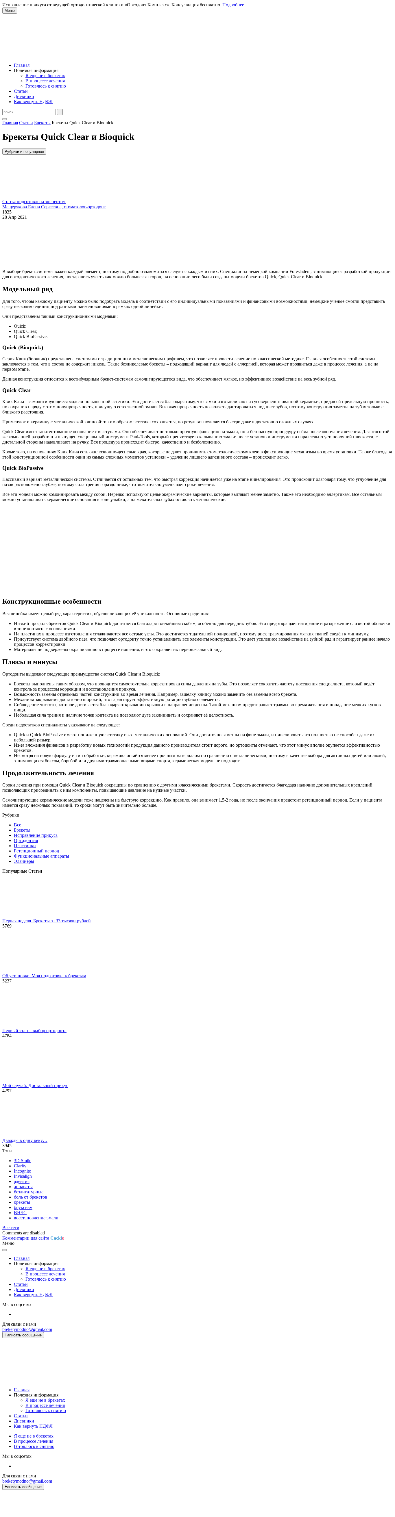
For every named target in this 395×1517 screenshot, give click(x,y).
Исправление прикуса (36, 835)
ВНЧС (20, 1212)
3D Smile (22, 1160)
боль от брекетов (30, 1197)
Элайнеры (24, 861)
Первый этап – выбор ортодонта (34, 1030)
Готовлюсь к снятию (45, 86)
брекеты (22, 1202)
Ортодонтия (26, 840)
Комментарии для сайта (33, 1238)
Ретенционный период (36, 850)
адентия (21, 1181)
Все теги (10, 1227)
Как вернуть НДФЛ (33, 101)
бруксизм (23, 1207)
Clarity (20, 1165)
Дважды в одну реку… (24, 1140)
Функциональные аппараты (41, 856)
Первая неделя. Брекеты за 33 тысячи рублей (46, 920)
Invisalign (23, 1176)
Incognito (22, 1171)
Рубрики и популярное (24, 151)
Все (17, 824)
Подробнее (233, 4)
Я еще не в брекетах (45, 75)
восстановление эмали (36, 1217)
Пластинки (25, 845)
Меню (10, 10)
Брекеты (22, 830)
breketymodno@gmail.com (27, 1329)
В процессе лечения (45, 80)
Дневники (24, 96)
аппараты (23, 1186)
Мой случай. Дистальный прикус (35, 1085)
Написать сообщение (23, 1335)
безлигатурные (28, 1191)
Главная (21, 65)
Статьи (21, 91)
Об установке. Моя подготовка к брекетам (44, 975)
